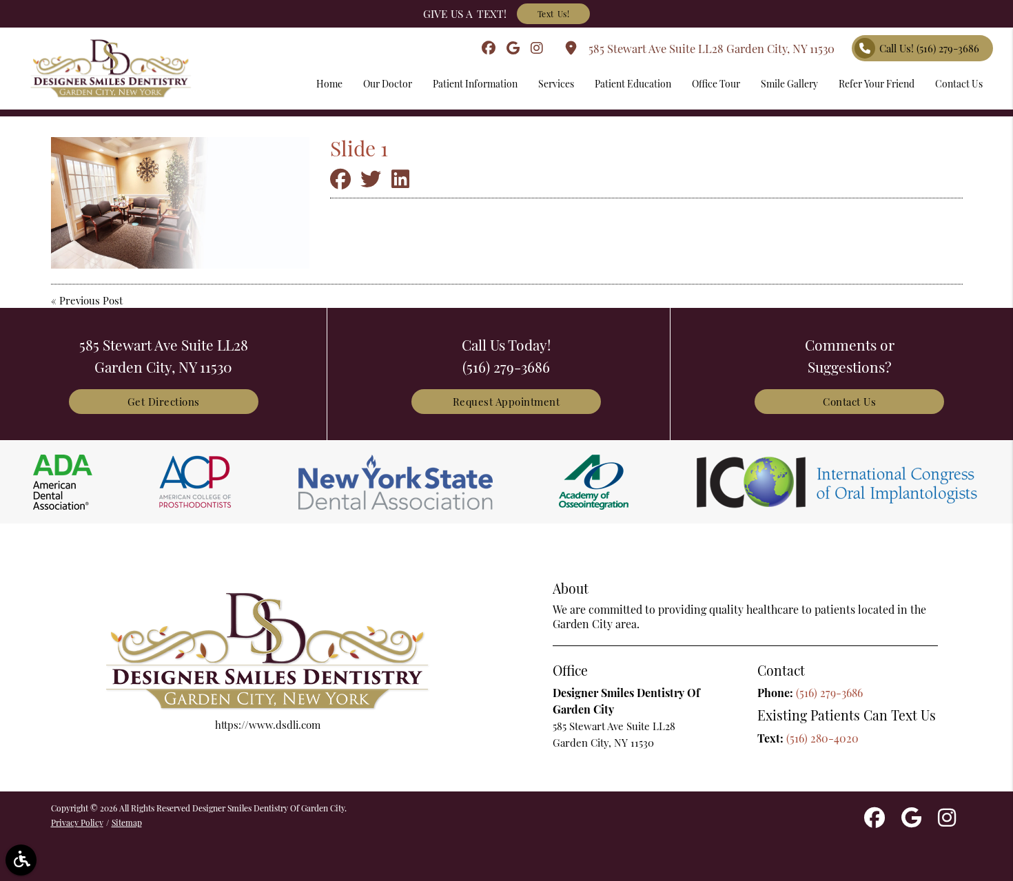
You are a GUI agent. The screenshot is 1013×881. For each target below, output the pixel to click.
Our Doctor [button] (387, 83)
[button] (21, 859)
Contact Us (849, 401)
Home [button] (329, 83)
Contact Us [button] (959, 83)
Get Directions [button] (163, 401)
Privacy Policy (77, 822)
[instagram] (537, 48)
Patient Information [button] (475, 83)
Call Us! (929, 48)
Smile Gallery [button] (789, 83)
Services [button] (556, 83)
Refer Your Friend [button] (876, 83)
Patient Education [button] (633, 83)
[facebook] (488, 48)
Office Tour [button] (716, 83)
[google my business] (513, 48)
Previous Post (91, 300)
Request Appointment (506, 401)
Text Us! (554, 13)
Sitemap (127, 822)
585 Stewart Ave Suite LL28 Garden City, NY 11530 (709, 48)
